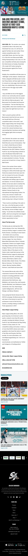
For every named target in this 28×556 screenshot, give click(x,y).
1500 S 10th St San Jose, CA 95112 (14, 528)
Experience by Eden (17, 553)
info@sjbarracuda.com (14, 531)
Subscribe (14, 515)
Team (14, 510)
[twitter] (8, 497)
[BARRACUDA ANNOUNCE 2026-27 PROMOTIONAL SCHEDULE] (14, 412)
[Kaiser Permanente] (12, 457)
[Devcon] (24, 457)
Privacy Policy (5, 551)
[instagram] (11, 497)
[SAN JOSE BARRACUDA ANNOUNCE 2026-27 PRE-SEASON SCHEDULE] (14, 435)
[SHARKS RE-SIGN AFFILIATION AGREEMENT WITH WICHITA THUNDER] (14, 389)
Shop (14, 517)
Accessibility (24, 551)
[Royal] (18, 457)
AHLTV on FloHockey (14, 520)
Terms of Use (12, 551)
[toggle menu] (26, 3)
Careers (10, 553)
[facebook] (14, 497)
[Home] (3, 3)
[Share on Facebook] (23, 35)
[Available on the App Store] (10, 545)
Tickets (14, 505)
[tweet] (25, 35)
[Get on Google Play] (20, 545)
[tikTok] (20, 497)
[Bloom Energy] (5, 457)
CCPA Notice (18, 551)
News (14, 512)
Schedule (14, 507)
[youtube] (17, 497)
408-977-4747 (14, 534)
